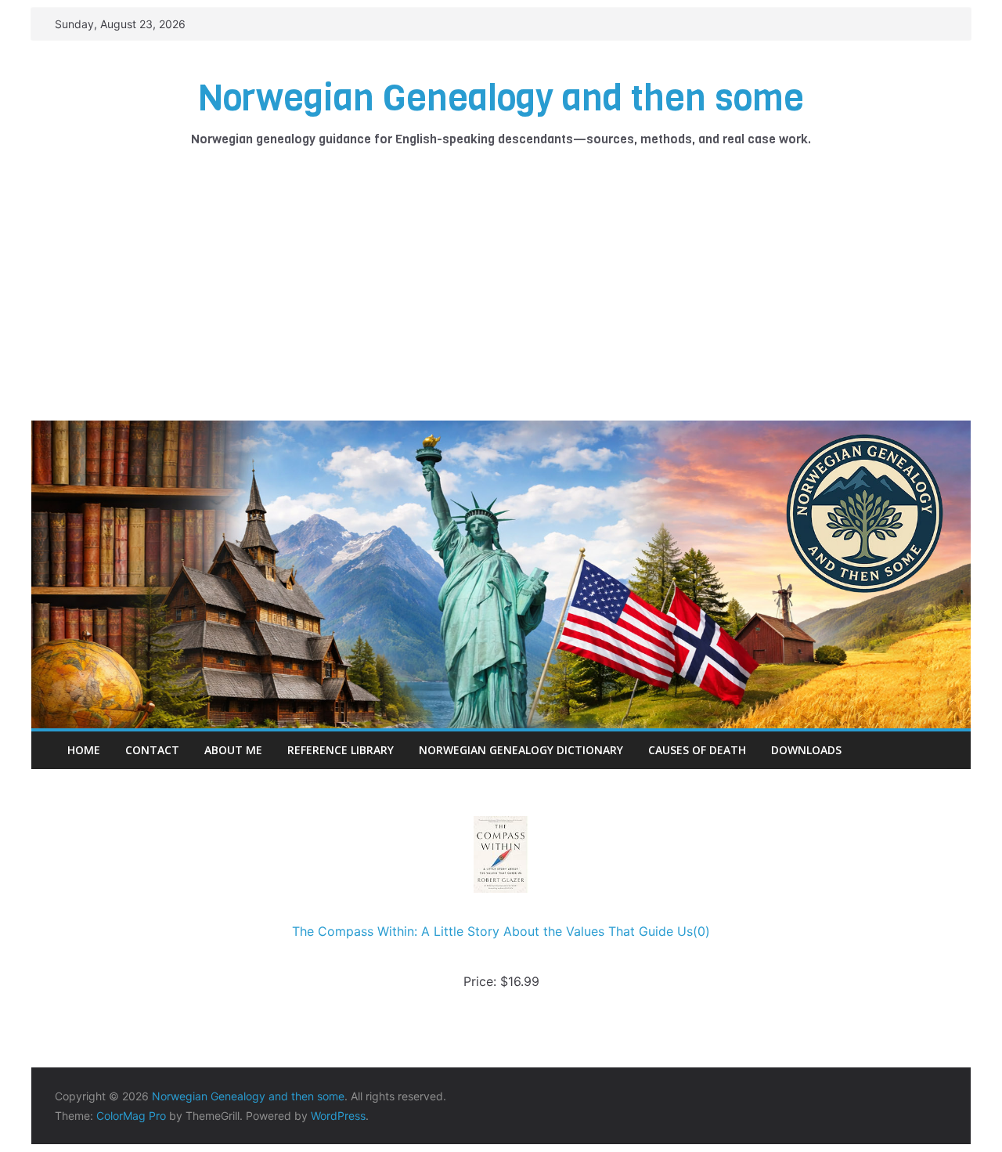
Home (83, 749)
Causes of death (697, 749)
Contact (152, 749)
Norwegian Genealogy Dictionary (521, 749)
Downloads (806, 749)
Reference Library (340, 749)
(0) (701, 931)
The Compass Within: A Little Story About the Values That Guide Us (492, 931)
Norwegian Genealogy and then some (501, 98)
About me (233, 749)
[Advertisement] (501, 303)
